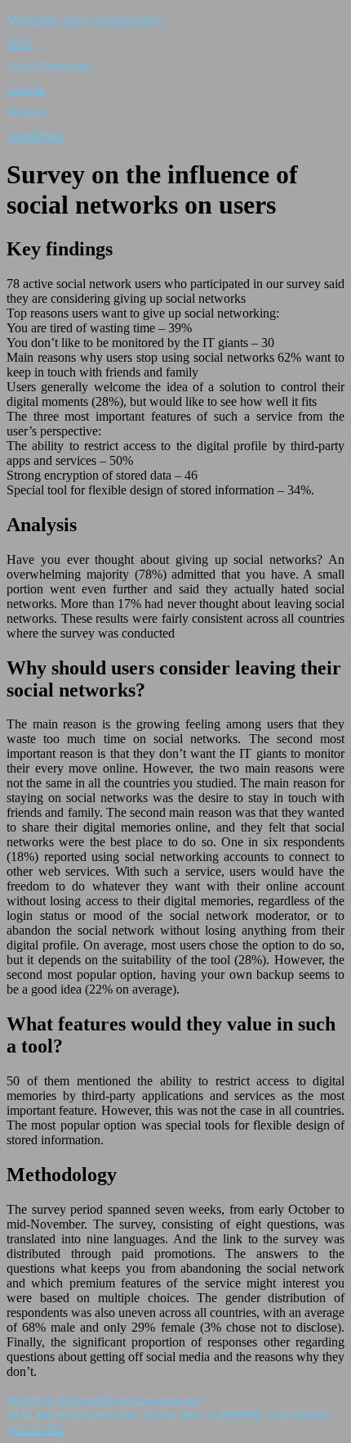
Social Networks (49, 66)
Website (27, 112)
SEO (19, 43)
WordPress (34, 135)
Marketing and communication (85, 20)
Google (26, 89)
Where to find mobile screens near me (104, 1399)
